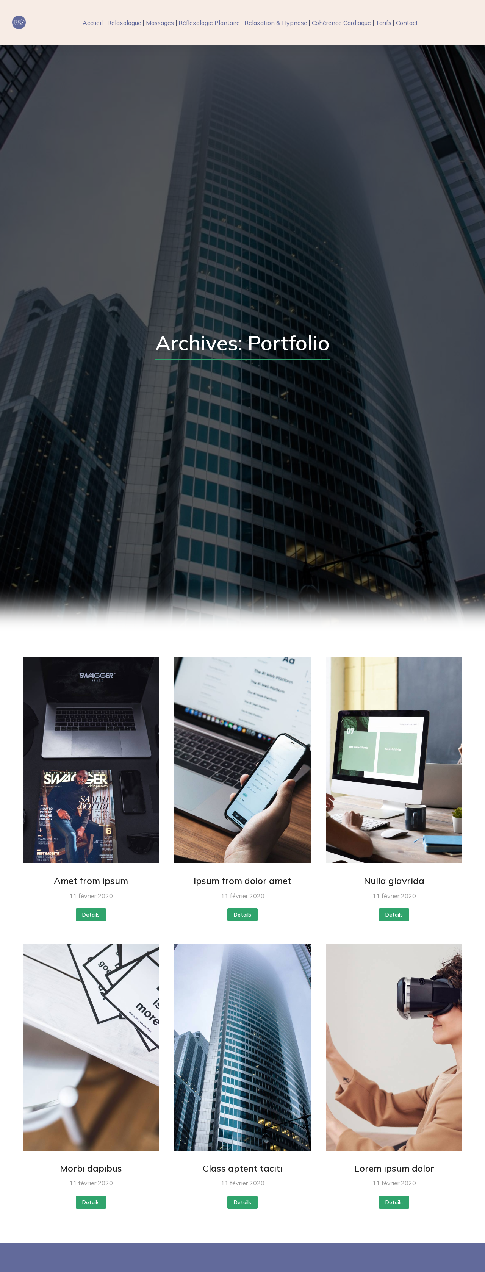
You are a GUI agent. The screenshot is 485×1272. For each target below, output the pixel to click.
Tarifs (383, 23)
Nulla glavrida (394, 880)
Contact (407, 23)
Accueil (93, 23)
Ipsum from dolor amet (242, 880)
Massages (160, 23)
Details (91, 914)
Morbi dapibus (91, 1168)
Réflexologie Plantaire (209, 23)
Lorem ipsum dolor (394, 1168)
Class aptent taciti (242, 1168)
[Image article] (91, 760)
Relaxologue (124, 23)
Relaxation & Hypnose (275, 23)
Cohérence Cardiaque (341, 23)
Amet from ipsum (91, 880)
